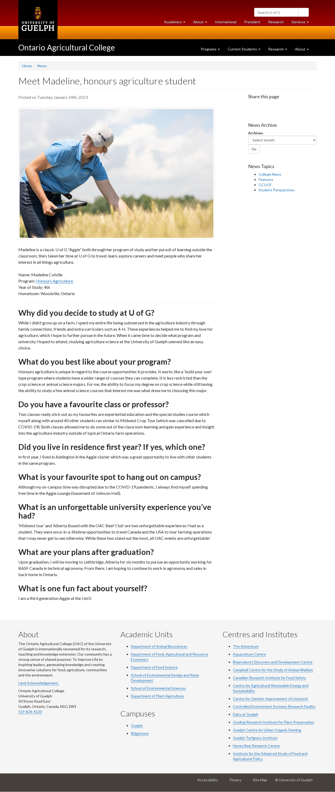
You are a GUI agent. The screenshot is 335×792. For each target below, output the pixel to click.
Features (266, 179)
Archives (255, 133)
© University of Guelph (294, 780)
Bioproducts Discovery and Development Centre (272, 662)
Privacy (237, 782)
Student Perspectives (277, 190)
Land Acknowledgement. (38, 683)
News (42, 66)
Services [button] (302, 23)
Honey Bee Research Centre (256, 745)
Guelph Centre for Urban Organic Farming (267, 730)
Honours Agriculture (54, 280)
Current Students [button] (243, 49)
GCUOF (265, 184)
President (252, 22)
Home (27, 66)
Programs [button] (209, 49)
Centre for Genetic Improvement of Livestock (270, 698)
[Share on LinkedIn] (273, 106)
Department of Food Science (154, 667)
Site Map (261, 782)
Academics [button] (176, 23)
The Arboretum (246, 646)
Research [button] (276, 49)
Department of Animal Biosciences (159, 646)
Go (254, 149)
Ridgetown (140, 733)
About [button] (202, 23)
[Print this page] (284, 106)
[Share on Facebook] (251, 106)
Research (278, 23)
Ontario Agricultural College (66, 47)
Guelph (137, 725)
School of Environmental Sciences (158, 688)
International (225, 22)
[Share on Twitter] (262, 106)
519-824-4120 (30, 711)
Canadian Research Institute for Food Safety (269, 677)
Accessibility (209, 782)
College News (270, 174)
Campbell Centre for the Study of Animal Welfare (273, 670)
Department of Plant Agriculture (157, 696)
